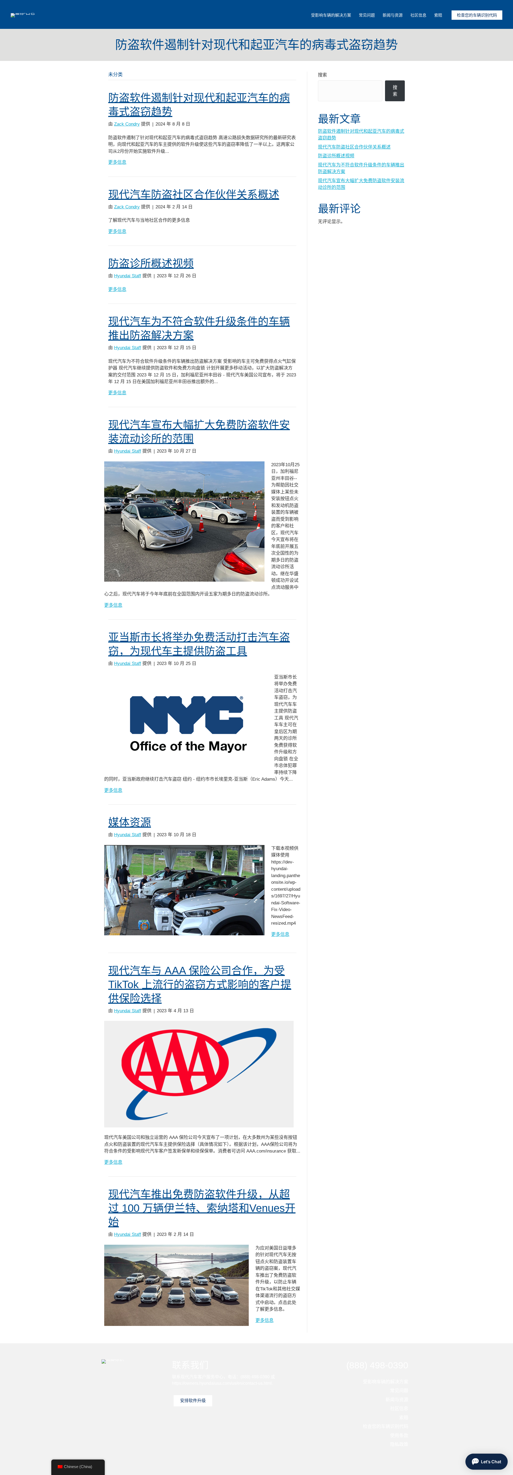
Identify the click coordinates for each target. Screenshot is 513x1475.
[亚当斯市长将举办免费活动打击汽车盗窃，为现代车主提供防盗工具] (185, 720)
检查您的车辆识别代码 (477, 15)
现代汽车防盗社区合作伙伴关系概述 (193, 194)
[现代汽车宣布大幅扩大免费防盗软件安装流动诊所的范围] (184, 521)
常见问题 (367, 15)
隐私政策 (399, 1444)
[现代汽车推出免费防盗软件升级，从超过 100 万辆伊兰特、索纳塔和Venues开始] (176, 1284)
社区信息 (418, 15)
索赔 (438, 15)
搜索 (322, 74)
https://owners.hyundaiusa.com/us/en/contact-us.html (222, 1383)
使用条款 (399, 1435)
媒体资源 (129, 822)
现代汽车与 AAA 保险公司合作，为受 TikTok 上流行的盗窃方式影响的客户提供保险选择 (199, 984)
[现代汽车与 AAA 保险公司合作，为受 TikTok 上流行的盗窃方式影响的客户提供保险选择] (199, 1073)
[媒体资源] (184, 889)
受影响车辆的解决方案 (331, 15)
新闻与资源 (393, 15)
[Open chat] (486, 1462)
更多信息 (117, 162)
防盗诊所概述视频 (151, 263)
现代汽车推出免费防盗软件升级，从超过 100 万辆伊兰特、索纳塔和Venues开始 (202, 1208)
